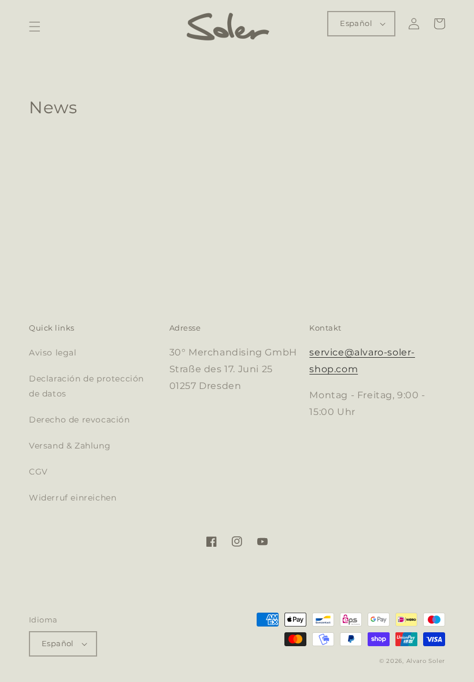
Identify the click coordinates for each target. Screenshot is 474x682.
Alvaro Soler (425, 661)
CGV (38, 471)
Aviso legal (53, 352)
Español (356, 23)
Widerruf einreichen (72, 497)
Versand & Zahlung (69, 445)
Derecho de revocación (79, 419)
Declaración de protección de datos (86, 385)
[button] (34, 26)
